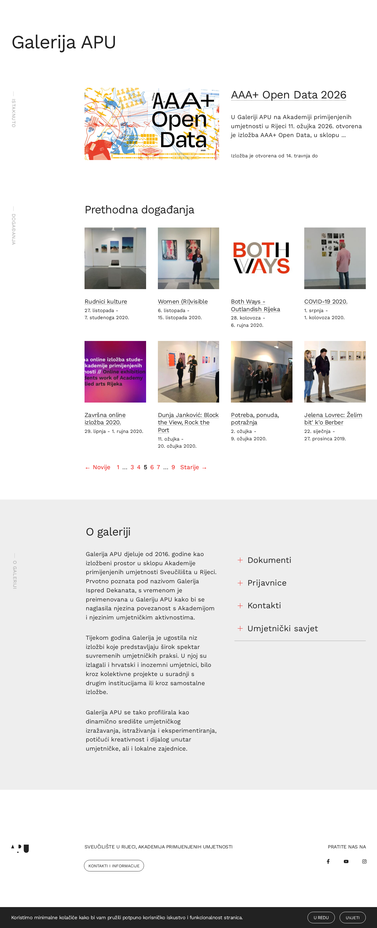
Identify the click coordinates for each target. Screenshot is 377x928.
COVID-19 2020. (325, 301)
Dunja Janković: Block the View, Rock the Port (188, 422)
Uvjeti (353, 917)
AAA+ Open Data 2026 (288, 94)
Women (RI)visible (183, 301)
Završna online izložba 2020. (105, 418)
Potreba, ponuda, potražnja (255, 418)
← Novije (97, 467)
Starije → (193, 467)
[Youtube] (346, 861)
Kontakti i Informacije (114, 865)
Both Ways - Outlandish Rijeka (255, 305)
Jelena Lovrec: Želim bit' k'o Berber (333, 418)
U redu (321, 917)
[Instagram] (364, 861)
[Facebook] (328, 861)
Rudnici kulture (106, 301)
